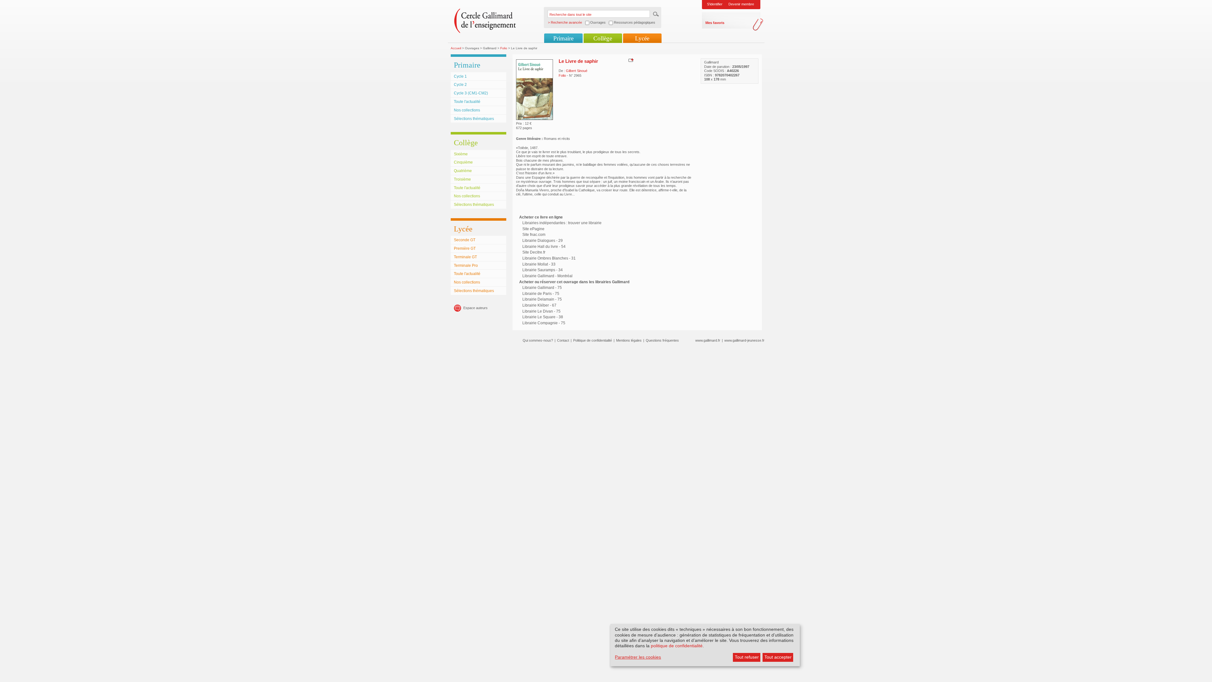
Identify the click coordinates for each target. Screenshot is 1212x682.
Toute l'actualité (467, 101)
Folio (503, 48)
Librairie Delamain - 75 (542, 299)
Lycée (642, 38)
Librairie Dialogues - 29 (542, 240)
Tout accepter (778, 657)
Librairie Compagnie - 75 (543, 323)
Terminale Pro (466, 265)
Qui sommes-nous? (538, 340)
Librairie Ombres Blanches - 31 (549, 258)
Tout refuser (747, 657)
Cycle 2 (460, 84)
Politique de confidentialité (592, 340)
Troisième (462, 179)
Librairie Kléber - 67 (539, 305)
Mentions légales (629, 340)
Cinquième (463, 162)
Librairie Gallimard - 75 (542, 287)
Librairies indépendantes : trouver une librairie (562, 223)
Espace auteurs (475, 308)
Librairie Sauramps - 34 (542, 270)
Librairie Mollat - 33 (539, 264)
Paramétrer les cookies (638, 657)
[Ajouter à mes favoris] (630, 60)
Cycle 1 (460, 76)
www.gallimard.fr (707, 340)
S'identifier (714, 4)
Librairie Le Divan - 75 (541, 311)
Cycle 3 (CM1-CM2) (471, 93)
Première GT (465, 248)
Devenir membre (741, 4)
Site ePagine (533, 229)
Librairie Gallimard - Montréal (547, 276)
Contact (563, 340)
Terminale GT (465, 257)
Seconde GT (464, 240)
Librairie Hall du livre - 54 (544, 246)
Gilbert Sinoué (576, 71)
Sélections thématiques (474, 119)
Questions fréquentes (662, 340)
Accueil (456, 48)
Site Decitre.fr (533, 252)
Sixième (461, 154)
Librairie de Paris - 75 (540, 293)
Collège (602, 38)
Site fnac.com (533, 234)
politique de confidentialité (677, 645)
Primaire (563, 38)
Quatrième (463, 171)
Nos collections (467, 110)
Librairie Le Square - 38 (542, 317)
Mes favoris (714, 23)
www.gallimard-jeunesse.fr (744, 340)
